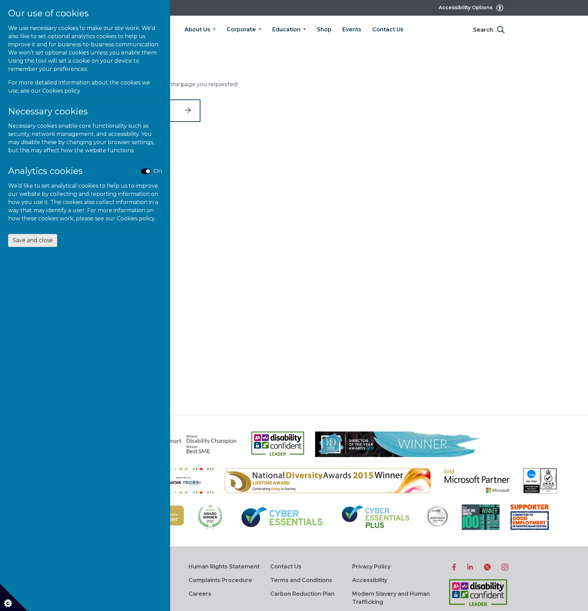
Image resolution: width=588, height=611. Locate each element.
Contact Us (388, 29)
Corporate (242, 29)
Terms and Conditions (301, 580)
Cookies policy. (136, 218)
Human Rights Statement (224, 566)
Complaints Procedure (220, 580)
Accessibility (369, 580)
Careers (200, 594)
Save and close (33, 240)
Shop (324, 29)
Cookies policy (61, 91)
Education (287, 29)
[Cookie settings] (13, 597)
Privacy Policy (371, 566)
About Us (198, 29)
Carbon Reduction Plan (302, 594)
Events (351, 29)
